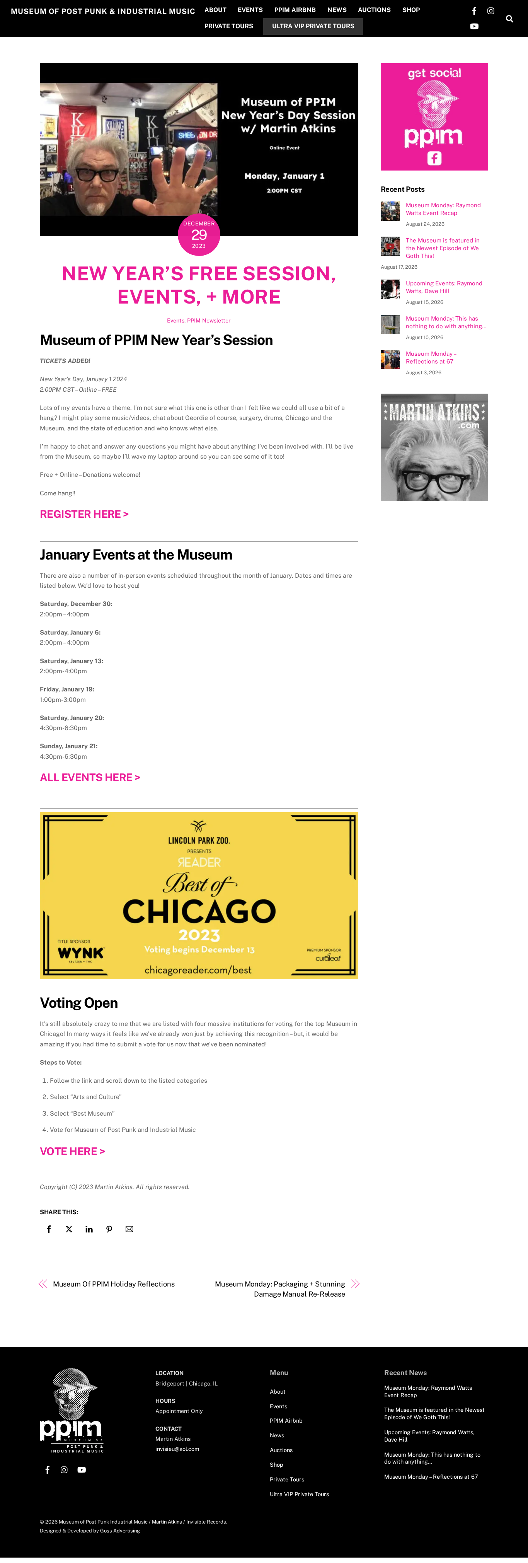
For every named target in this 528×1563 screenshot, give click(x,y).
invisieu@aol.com (177, 1448)
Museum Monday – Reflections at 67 (431, 357)
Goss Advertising (120, 1531)
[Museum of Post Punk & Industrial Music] (72, 1450)
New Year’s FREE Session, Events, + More (198, 285)
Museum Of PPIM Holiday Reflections (114, 1284)
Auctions (374, 10)
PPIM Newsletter (209, 320)
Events (250, 10)
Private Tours (228, 26)
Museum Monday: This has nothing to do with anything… (446, 322)
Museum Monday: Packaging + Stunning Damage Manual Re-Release (280, 1289)
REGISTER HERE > (84, 514)
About (215, 10)
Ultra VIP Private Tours (313, 26)
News (337, 10)
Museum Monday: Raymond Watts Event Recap (443, 209)
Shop (411, 10)
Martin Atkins (167, 1522)
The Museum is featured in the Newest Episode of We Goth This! (443, 248)
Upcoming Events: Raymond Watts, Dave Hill (444, 287)
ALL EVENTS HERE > (90, 777)
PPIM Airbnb (295, 10)
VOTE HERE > (72, 1151)
